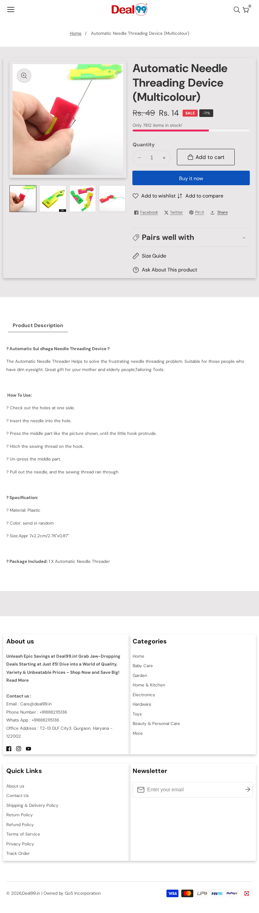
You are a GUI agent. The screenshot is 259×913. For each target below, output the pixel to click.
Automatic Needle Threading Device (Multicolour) (140, 33)
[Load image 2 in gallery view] (52, 198)
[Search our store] (238, 9)
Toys (137, 714)
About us (15, 786)
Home (75, 33)
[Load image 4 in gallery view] (112, 198)
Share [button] (222, 212)
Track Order (18, 853)
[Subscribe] (247, 789)
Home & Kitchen (149, 685)
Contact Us (17, 795)
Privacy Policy (20, 844)
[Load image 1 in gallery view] (22, 198)
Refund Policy (20, 824)
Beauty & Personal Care (156, 723)
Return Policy (19, 815)
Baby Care (143, 665)
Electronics (144, 694)
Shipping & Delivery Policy (32, 805)
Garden (140, 675)
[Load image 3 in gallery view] (82, 198)
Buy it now (191, 178)
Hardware (142, 704)
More (138, 733)
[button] (191, 237)
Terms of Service (23, 834)
